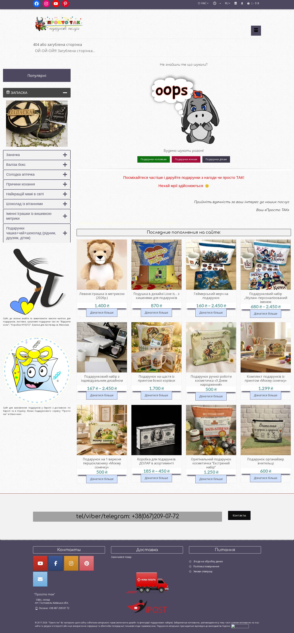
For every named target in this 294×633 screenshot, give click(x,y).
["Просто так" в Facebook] (55, 563)
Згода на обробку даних (208, 561)
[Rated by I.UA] (240, 625)
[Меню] (256, 31)
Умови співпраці (202, 571)
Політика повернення (206, 566)
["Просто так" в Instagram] (71, 563)
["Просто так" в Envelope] (40, 579)
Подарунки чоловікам (154, 159)
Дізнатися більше (102, 312)
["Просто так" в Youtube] (40, 563)
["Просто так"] (69, 22)
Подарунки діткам (216, 159)
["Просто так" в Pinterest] (86, 563)
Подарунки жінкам (186, 159)
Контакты (239, 515)
